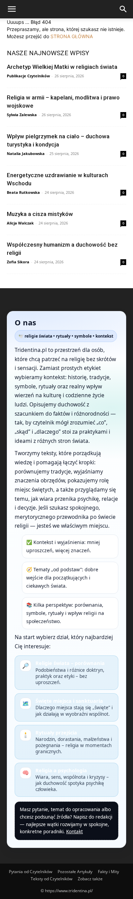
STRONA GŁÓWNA (71, 36)
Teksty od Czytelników (51, 879)
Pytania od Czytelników (30, 871)
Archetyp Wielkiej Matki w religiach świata (62, 66)
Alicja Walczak (20, 223)
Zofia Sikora (18, 261)
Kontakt (74, 831)
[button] (12, 9)
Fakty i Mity (108, 871)
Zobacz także (90, 879)
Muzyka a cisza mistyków (40, 214)
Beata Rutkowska (23, 192)
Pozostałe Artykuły (75, 871)
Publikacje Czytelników (28, 75)
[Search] (123, 9)
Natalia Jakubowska (26, 153)
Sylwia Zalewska (22, 114)
